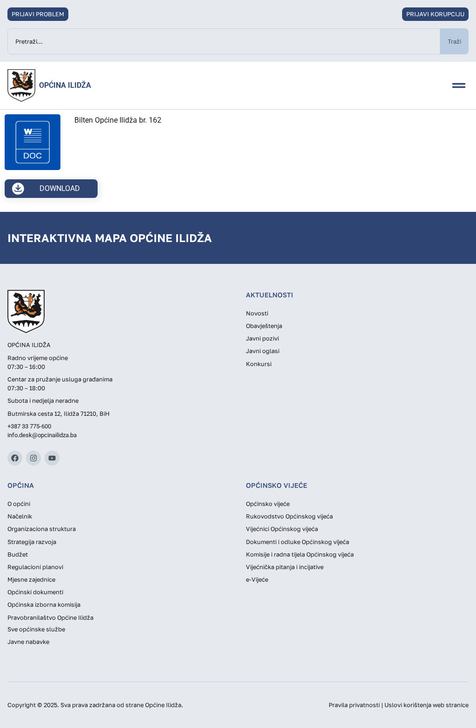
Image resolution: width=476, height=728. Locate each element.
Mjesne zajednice (31, 579)
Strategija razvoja (31, 541)
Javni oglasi (262, 350)
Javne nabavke (28, 641)
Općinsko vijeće (268, 503)
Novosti (257, 313)
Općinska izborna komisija (43, 604)
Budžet (17, 554)
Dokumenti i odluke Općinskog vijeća (297, 541)
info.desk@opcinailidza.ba (42, 435)
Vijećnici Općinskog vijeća (282, 528)
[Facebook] (14, 458)
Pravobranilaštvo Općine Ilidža (50, 617)
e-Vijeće (257, 579)
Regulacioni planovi (35, 567)
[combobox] (223, 41)
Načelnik (19, 516)
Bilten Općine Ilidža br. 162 (117, 120)
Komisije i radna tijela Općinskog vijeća (300, 554)
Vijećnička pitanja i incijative (285, 567)
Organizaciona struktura (41, 528)
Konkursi (258, 363)
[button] (459, 85)
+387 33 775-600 (29, 426)
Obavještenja (264, 325)
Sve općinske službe (36, 629)
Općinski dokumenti (35, 592)
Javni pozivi (262, 338)
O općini (18, 503)
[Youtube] (52, 458)
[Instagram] (33, 458)
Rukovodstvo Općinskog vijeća (289, 516)
